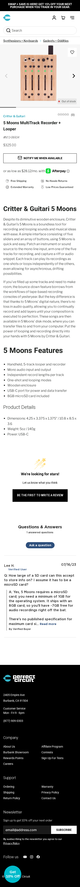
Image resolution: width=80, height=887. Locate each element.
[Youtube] (25, 856)
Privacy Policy (11, 843)
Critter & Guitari (14, 116)
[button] (12, 874)
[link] (66, 114)
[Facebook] (38, 856)
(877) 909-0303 (13, 720)
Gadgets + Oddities (56, 40)
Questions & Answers (40, 526)
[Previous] (6, 75)
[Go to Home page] (6, 17)
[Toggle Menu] (72, 17)
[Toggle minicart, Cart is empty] (63, 17)
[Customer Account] (54, 17)
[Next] (73, 75)
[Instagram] (31, 856)
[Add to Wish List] (72, 52)
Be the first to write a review (40, 495)
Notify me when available (43, 158)
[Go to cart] (63, 17)
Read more (48, 623)
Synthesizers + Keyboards (20, 40)
